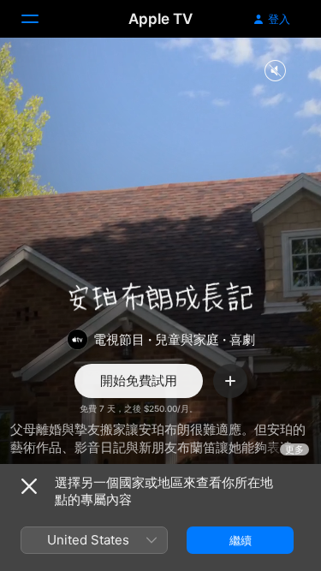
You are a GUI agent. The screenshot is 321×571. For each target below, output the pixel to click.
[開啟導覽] (40, 19)
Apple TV (160, 18)
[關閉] (29, 486)
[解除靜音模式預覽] (275, 71)
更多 (294, 449)
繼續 (240, 540)
